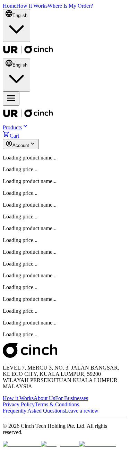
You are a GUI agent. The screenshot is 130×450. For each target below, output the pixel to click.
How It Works (31, 6)
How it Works (18, 398)
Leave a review (81, 411)
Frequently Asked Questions (34, 411)
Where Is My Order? (70, 6)
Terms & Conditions (57, 404)
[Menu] (11, 99)
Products (12, 127)
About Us (44, 398)
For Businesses (71, 398)
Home (9, 6)
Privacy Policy (19, 404)
